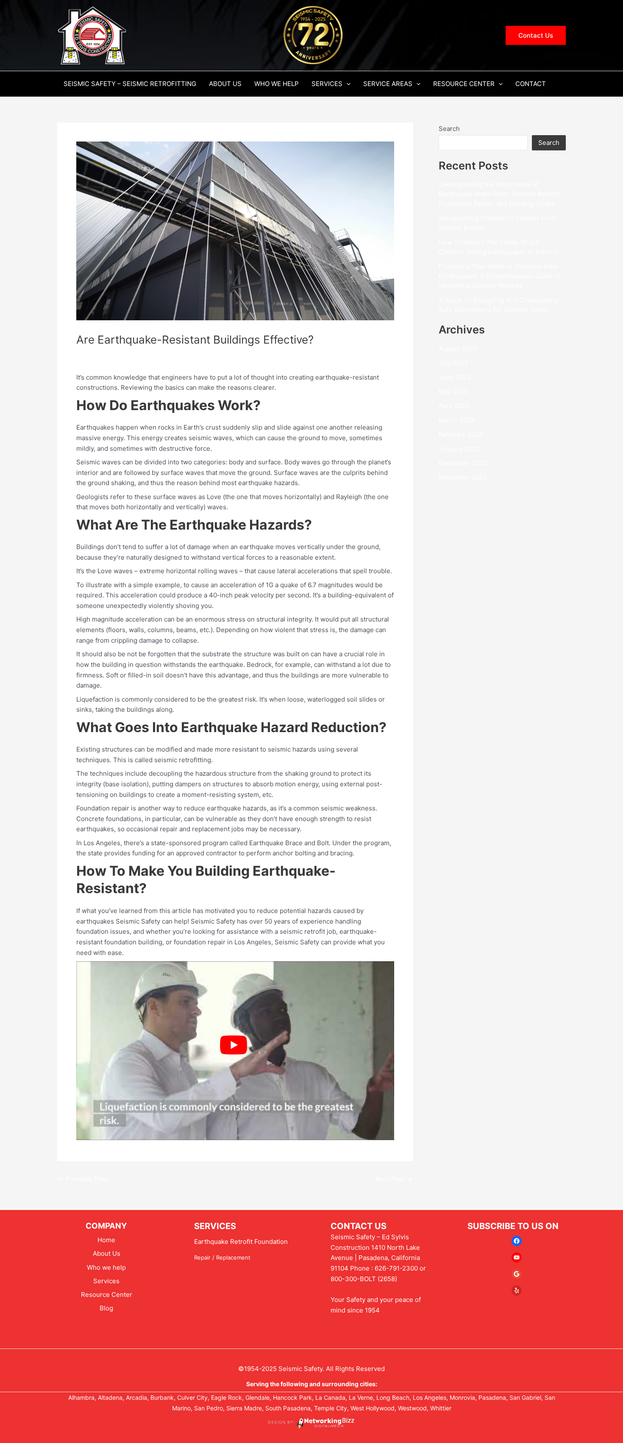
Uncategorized (102, 355)
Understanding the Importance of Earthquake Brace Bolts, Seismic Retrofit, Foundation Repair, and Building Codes (500, 194)
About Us (225, 84)
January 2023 (459, 449)
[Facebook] (517, 1241)
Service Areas (387, 84)
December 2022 (463, 463)
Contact (530, 84)
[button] (536, 35)
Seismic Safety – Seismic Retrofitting (130, 84)
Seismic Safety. (301, 1369)
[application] (346, 84)
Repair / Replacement (222, 1257)
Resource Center (464, 84)
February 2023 (461, 434)
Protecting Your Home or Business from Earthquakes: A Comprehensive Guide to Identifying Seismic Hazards (500, 275)
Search (449, 129)
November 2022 (463, 477)
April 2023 (454, 406)
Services (327, 84)
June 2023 (455, 377)
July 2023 (453, 363)
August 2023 (458, 348)
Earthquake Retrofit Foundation (241, 1242)
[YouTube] (517, 1257)
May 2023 (453, 392)
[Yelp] (517, 1290)
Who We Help (276, 84)
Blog (106, 1308)
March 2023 (457, 420)
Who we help (106, 1267)
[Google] (517, 1274)
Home (106, 1240)
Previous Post (83, 1179)
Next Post (393, 1179)
